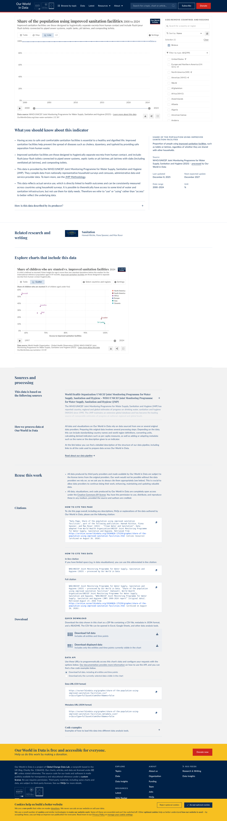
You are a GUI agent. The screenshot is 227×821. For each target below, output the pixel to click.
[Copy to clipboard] (153, 522)
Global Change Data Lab (58, 767)
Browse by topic (69, 6)
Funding (152, 781)
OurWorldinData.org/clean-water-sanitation (35, 117)
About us (153, 771)
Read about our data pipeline (78, 456)
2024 (156, 108)
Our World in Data (23, 5)
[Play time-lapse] (19, 108)
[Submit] (173, 5)
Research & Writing (192, 771)
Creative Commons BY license (91, 495)
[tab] (24, 35)
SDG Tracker (121, 798)
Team (151, 787)
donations (55, 809)
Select (98, 282)
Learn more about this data (124, 115)
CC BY (56, 117)
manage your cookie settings (120, 815)
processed (196, 164)
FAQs (63, 783)
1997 (27, 341)
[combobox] (153, 6)
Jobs (151, 792)
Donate (203, 6)
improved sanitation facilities (192, 144)
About (117, 6)
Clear (206, 40)
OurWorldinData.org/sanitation (28, 350)
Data (82, 6)
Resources (103, 6)
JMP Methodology (75, 177)
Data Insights (121, 781)
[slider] (34, 108)
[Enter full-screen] (157, 116)
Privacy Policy (98, 815)
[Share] (151, 116)
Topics (118, 771)
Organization (155, 776)
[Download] (145, 116)
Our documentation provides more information (102, 665)
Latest (91, 6)
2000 (27, 108)
